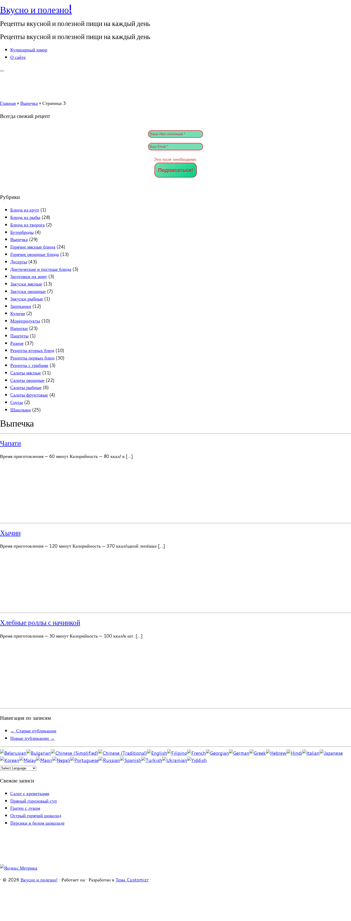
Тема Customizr (132, 879)
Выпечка (29, 103)
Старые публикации (33, 730)
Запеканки (20, 306)
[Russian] (109, 760)
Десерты (18, 261)
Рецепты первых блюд (32, 357)
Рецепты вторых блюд (32, 350)
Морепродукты (25, 320)
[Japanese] (331, 753)
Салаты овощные (27, 380)
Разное (17, 343)
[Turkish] (151, 760)
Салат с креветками (29, 793)
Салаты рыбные (26, 387)
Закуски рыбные (26, 298)
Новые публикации (32, 738)
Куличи (17, 313)
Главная (8, 103)
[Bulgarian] (38, 753)
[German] (239, 753)
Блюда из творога (27, 224)
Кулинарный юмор (28, 49)
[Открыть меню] (2, 71)
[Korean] (9, 760)
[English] (157, 753)
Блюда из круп (24, 209)
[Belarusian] (13, 753)
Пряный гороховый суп (33, 800)
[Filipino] (177, 753)
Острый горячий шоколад (35, 815)
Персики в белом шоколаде (37, 822)
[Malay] (27, 760)
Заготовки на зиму (28, 276)
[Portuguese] (84, 760)
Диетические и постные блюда (40, 269)
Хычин (10, 532)
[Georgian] (217, 753)
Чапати (10, 443)
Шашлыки (20, 409)
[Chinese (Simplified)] (74, 753)
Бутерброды (22, 232)
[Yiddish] (197, 760)
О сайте (18, 57)
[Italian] (311, 753)
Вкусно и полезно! (36, 9)
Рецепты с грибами (29, 365)
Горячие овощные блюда (34, 254)
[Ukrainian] (174, 760)
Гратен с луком (25, 808)
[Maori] (44, 760)
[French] (196, 753)
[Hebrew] (276, 753)
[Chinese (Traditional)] (122, 753)
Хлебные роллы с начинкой (40, 622)
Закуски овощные (28, 291)
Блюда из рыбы (25, 217)
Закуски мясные (26, 283)
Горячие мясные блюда (32, 246)
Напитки (19, 328)
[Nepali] (61, 760)
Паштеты (19, 335)
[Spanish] (130, 760)
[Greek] (258, 753)
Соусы (16, 402)
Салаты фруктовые (29, 394)
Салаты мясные (25, 372)
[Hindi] (294, 753)
